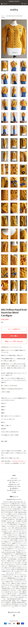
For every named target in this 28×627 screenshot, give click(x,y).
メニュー (5, 3)
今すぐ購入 (14, 336)
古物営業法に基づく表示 (14, 484)
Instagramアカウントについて (14, 499)
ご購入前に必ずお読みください (14, 480)
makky (14, 9)
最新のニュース (14, 496)
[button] (25, 39)
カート (25, 4)
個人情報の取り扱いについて (14, 490)
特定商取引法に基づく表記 (14, 486)
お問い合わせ (14, 478)
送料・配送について (14, 482)
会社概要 (14, 492)
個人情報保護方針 (14, 488)
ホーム (2, 16)
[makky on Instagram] (14, 615)
